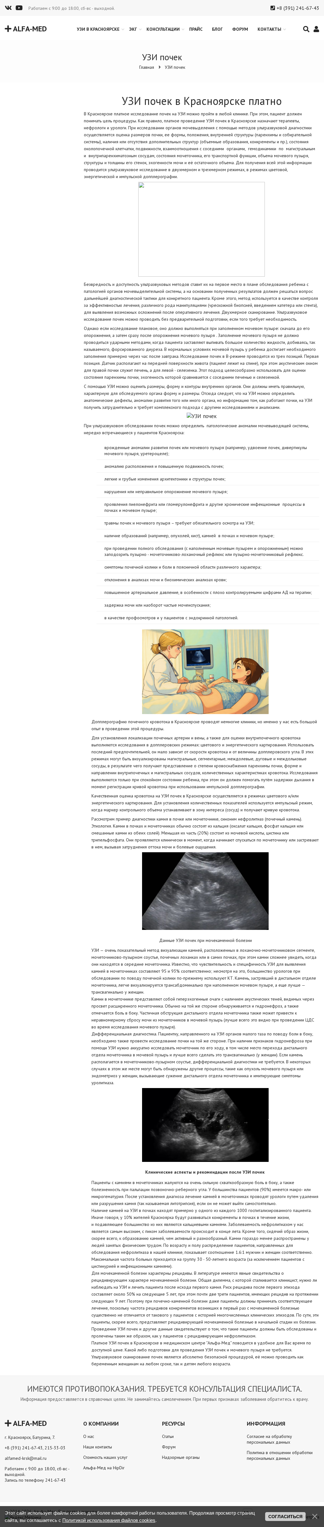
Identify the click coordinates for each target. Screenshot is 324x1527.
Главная (146, 67)
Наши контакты (97, 1447)
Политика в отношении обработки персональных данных (280, 1455)
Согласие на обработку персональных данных (269, 1439)
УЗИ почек (175, 67)
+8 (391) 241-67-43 (298, 8)
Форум (169, 1447)
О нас (88, 1436)
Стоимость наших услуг (105, 1457)
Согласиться (285, 1516)
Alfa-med (29, 29)
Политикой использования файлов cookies (108, 1520)
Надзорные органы (181, 1457)
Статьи (168, 1436)
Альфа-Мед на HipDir (104, 1468)
